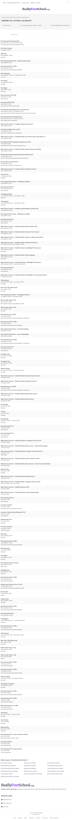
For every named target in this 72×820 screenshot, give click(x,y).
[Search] (68, 2)
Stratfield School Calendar (30, 765)
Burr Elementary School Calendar (55, 774)
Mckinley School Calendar (30, 768)
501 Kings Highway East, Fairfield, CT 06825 (31, 25)
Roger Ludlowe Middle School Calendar (33, 774)
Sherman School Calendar (30, 763)
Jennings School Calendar (7, 774)
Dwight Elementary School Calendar (55, 771)
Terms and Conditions (54, 817)
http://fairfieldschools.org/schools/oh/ (61, 25)
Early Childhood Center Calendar (54, 765)
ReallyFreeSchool (39, 812)
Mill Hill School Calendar (6, 763)
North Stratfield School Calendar (8, 765)
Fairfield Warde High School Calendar (9, 771)
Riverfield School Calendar (53, 763)
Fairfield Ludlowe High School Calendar (10, 776)
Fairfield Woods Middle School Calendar (10, 768)
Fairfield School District (16, 17)
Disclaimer (38, 817)
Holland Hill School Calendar (30, 771)
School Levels (25, 2)
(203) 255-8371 (7, 25)
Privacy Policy (45, 817)
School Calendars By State (13, 2)
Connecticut (7, 17)
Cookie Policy (31, 817)
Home (4, 2)
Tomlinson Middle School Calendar (55, 768)
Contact (38, 2)
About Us (33, 2)
